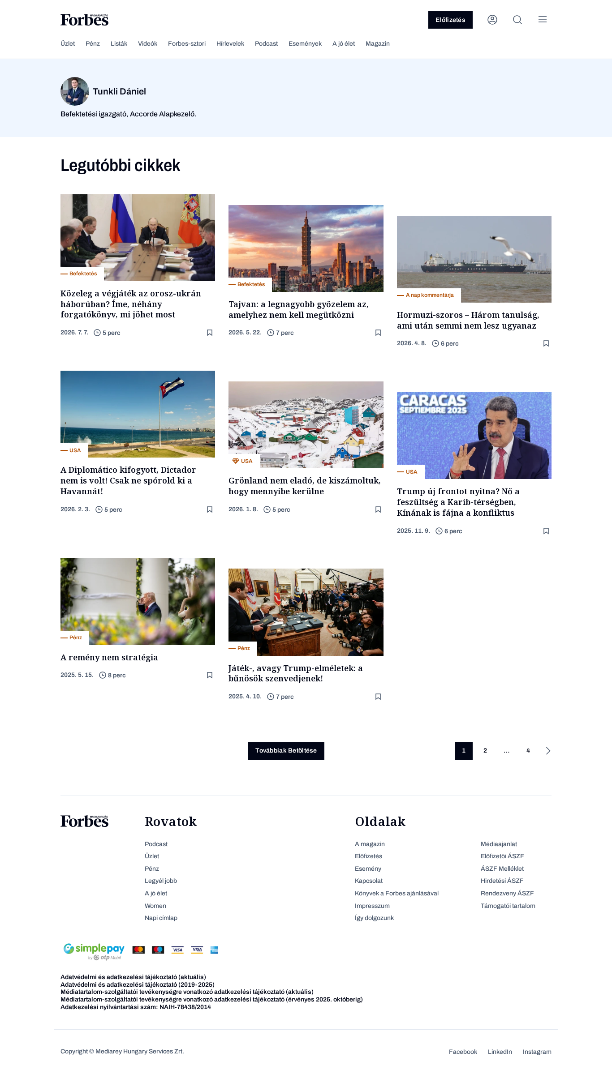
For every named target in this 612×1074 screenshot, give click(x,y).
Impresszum (372, 906)
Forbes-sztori (187, 43)
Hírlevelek (230, 43)
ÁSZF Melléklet (502, 868)
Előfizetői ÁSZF (502, 856)
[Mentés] (210, 333)
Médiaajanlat (499, 844)
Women (155, 906)
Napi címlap (161, 918)
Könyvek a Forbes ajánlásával (397, 893)
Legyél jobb (161, 880)
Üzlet (67, 43)
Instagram (537, 1051)
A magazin (370, 844)
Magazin (378, 43)
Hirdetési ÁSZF (502, 880)
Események (305, 43)
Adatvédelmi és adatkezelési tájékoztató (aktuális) (133, 977)
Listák (119, 43)
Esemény (368, 868)
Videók (147, 43)
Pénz (93, 43)
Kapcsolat (369, 880)
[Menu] (543, 20)
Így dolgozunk (374, 918)
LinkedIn (500, 1051)
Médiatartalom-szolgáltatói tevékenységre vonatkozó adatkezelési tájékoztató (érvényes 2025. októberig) (211, 999)
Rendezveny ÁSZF (507, 893)
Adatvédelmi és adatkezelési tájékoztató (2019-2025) (137, 984)
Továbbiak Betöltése (286, 750)
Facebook (463, 1051)
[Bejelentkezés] (492, 20)
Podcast (266, 43)
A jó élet (343, 43)
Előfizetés (450, 20)
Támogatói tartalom (508, 906)
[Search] (517, 20)
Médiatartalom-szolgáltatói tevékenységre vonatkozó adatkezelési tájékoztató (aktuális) (187, 991)
